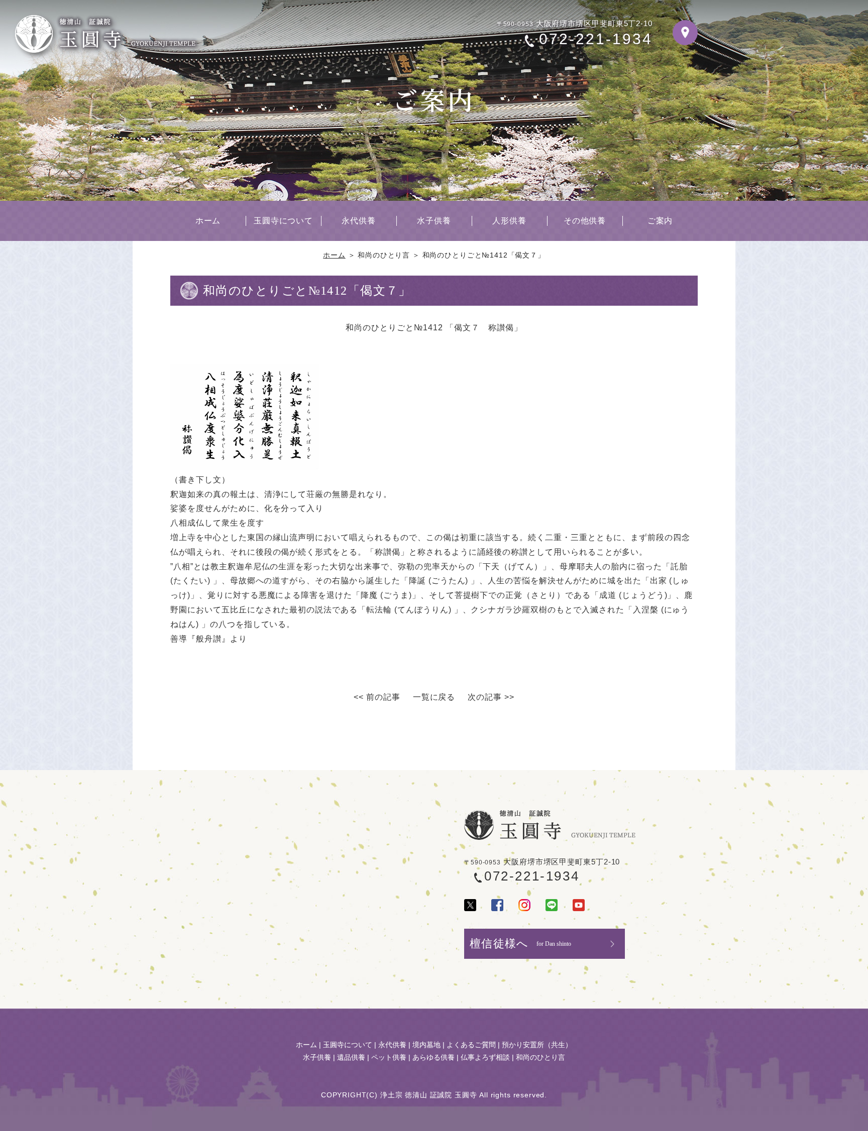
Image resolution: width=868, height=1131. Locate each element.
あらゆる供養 (433, 1057)
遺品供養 (351, 1057)
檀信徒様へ (520, 943)
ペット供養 (388, 1057)
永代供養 (359, 220)
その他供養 (585, 220)
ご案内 (660, 220)
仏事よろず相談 (485, 1057)
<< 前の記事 (377, 697)
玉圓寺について (283, 220)
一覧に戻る (434, 697)
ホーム (208, 220)
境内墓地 (426, 1045)
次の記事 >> (491, 697)
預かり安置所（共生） (537, 1045)
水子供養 (434, 220)
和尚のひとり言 (540, 1057)
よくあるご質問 (471, 1045)
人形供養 (509, 220)
